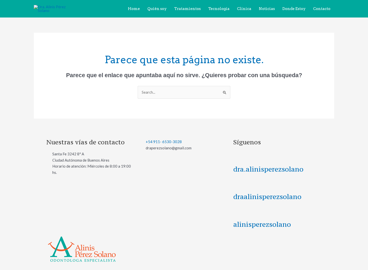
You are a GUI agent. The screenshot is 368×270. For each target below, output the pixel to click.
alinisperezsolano (262, 224)
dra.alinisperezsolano (268, 169)
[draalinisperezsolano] (239, 185)
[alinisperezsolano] (239, 212)
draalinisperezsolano (267, 196)
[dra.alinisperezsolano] (239, 157)
